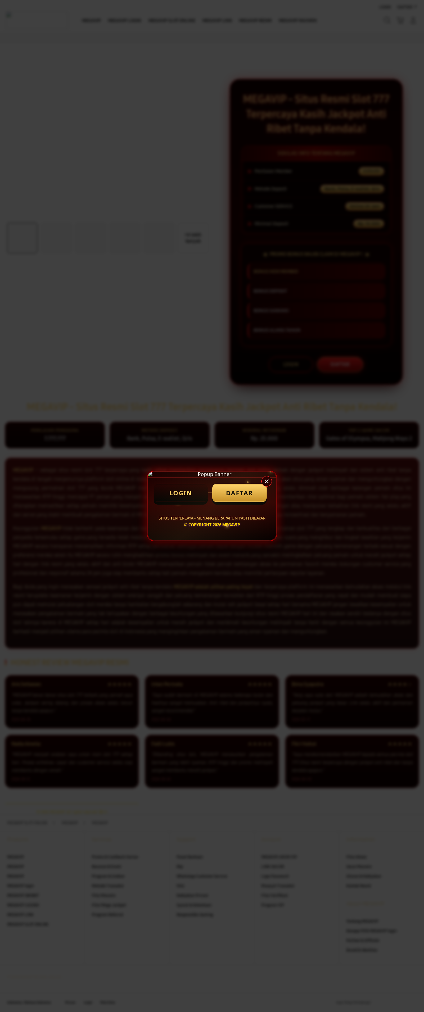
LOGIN (180, 493)
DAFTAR (239, 493)
